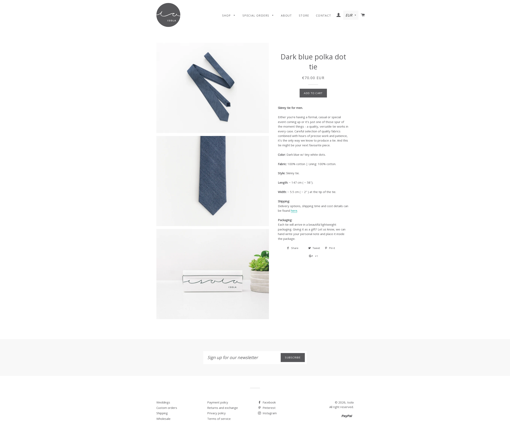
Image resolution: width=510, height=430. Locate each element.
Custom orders (166, 408)
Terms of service (219, 419)
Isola (350, 402)
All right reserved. (341, 407)
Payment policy (217, 402)
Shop (227, 15)
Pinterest (269, 408)
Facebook (269, 402)
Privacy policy (216, 413)
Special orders (256, 15)
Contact (323, 15)
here (294, 211)
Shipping (162, 413)
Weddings (163, 402)
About (286, 15)
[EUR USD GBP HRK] (351, 15)
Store (304, 15)
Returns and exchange (222, 408)
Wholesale (163, 419)
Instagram (269, 413)
